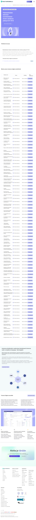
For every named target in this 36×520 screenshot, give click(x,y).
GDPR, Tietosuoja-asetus (24, 482)
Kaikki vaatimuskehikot (24, 472)
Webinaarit (2, 490)
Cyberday (14, 513)
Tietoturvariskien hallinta (31, 472)
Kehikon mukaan (24, 470)
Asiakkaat (4, 472)
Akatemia (2, 489)
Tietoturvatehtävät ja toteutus (15, 472)
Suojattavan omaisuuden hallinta (31, 481)
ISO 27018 (23, 485)
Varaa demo (4, 476)
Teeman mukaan (31, 470)
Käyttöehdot (2, 499)
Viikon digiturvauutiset (4, 498)
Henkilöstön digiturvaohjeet (16, 475)
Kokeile (4, 480)
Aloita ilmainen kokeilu (31, 395)
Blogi (1, 494)
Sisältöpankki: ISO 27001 (4, 502)
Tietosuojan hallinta (31, 485)
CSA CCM (23, 479)
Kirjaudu (4, 479)
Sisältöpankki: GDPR (4, 503)
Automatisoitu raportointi (15, 476)
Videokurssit (2, 497)
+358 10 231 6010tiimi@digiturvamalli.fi (20, 490)
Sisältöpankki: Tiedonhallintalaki (5, 506)
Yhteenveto (14, 470)
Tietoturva (4, 475)
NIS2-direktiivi (24, 476)
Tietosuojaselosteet (4, 501)
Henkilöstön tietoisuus (30, 474)
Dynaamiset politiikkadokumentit (31, 483)
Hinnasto (4, 471)
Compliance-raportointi (30, 477)
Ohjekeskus (2, 493)
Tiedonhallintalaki (24, 475)
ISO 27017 (23, 484)
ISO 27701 (23, 480)
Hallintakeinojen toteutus (31, 479)
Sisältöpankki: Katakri (4, 505)
